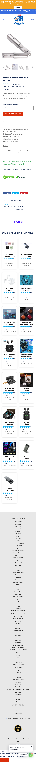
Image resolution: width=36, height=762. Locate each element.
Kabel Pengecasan (18, 618)
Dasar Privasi (18, 697)
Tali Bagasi (18, 529)
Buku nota (18, 677)
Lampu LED (18, 584)
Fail (18, 670)
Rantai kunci (18, 580)
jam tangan (18, 642)
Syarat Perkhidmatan (18, 557)
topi (18, 657)
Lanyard (18, 660)
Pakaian (18, 653)
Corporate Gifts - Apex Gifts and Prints (20, 739)
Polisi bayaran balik (18, 560)
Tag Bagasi (18, 531)
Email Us (18, 7)
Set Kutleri (18, 524)
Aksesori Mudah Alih (18, 630)
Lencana (18, 655)
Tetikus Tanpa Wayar (18, 645)
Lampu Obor (18, 638)
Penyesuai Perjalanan (18, 543)
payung (18, 606)
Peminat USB (18, 640)
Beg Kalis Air (18, 555)
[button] (8, 84)
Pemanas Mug (18, 592)
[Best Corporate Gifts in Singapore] (18, 734)
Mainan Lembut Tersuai (18, 572)
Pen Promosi (18, 684)
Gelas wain (18, 608)
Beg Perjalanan (18, 545)
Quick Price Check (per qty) (11, 104)
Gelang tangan (18, 662)
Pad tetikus (18, 675)
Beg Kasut (18, 533)
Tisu (18, 601)
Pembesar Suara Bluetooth (18, 614)
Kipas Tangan (18, 575)
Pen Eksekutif (18, 668)
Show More (18, 222)
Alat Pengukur (18, 587)
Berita (18, 711)
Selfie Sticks (18, 635)
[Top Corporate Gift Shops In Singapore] (18, 719)
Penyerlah (18, 672)
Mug (18, 589)
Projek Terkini (18, 713)
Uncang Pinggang (18, 553)
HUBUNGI (18, 694)
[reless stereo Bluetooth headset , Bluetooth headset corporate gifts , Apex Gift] (8, 67)
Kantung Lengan (18, 521)
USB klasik (18, 623)
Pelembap (18, 577)
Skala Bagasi (18, 526)
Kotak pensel (18, 682)
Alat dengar (18, 626)
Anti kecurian (18, 565)
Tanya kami (18, 692)
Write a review (18, 209)
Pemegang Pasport (18, 536)
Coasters (18, 570)
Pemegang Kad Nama (18, 679)
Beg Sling (18, 599)
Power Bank (18, 633)
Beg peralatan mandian (18, 550)
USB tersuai (18, 621)
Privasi (18, 699)
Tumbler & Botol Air (18, 604)
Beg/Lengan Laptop (18, 582)
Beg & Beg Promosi (18, 596)
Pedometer (18, 538)
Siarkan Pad (18, 687)
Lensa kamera (18, 616)
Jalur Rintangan (18, 541)
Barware (18, 568)
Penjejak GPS (18, 628)
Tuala (18, 548)
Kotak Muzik (18, 594)
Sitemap (18, 741)
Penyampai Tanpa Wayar (18, 647)
